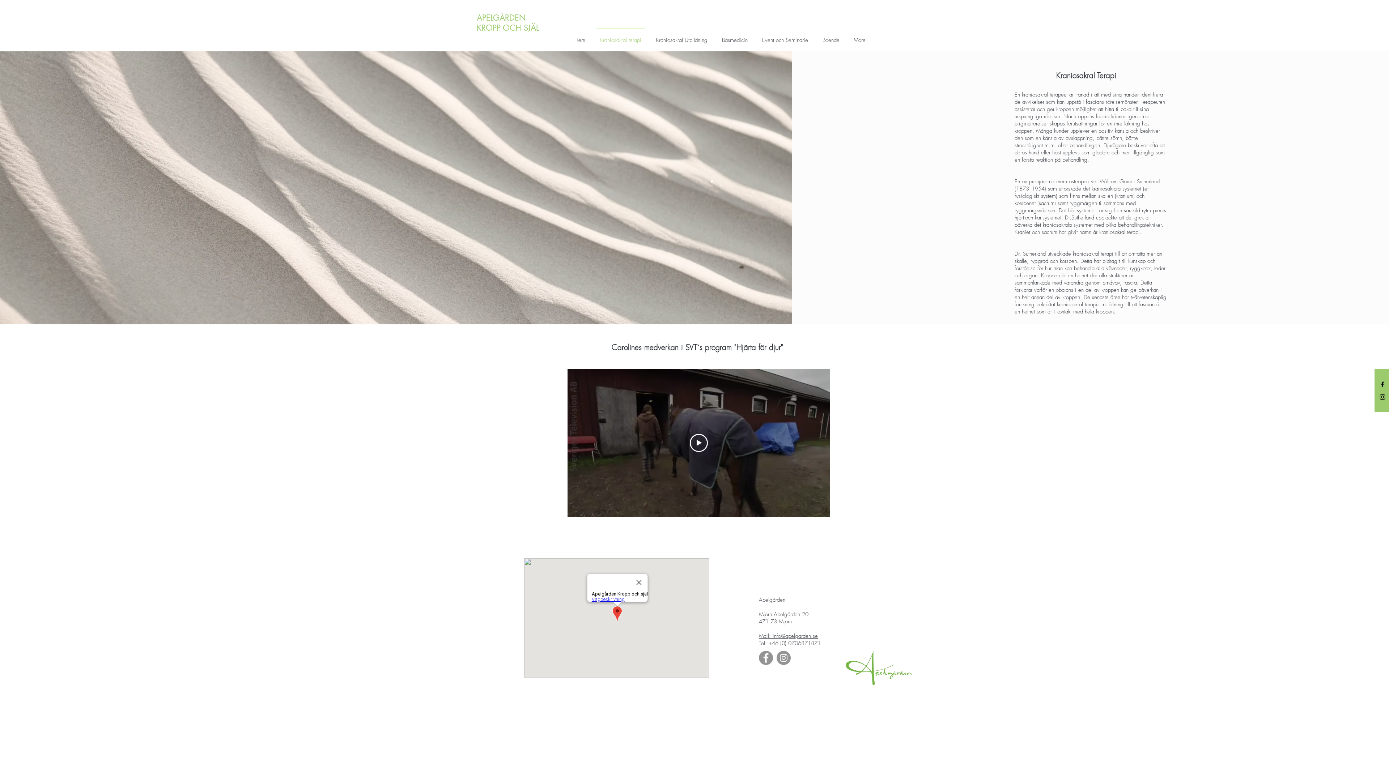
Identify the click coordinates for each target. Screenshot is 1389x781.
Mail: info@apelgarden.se (788, 636)
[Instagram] (1382, 397)
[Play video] (699, 443)
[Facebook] (1382, 384)
